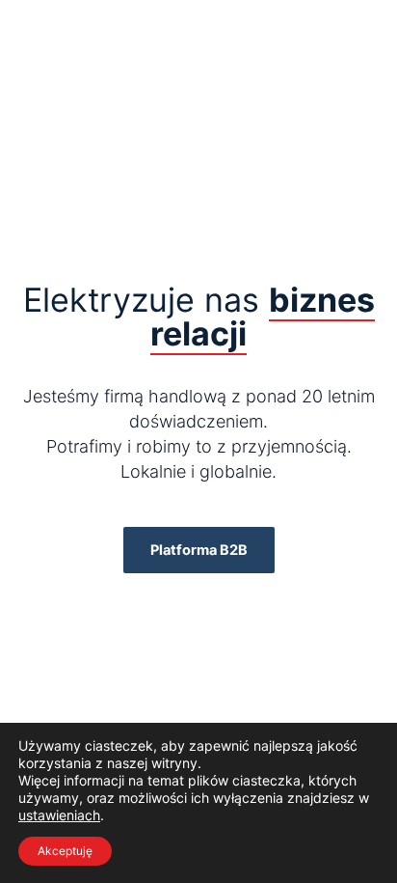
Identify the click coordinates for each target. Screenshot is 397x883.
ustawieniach (59, 815)
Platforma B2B (199, 550)
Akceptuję (65, 850)
